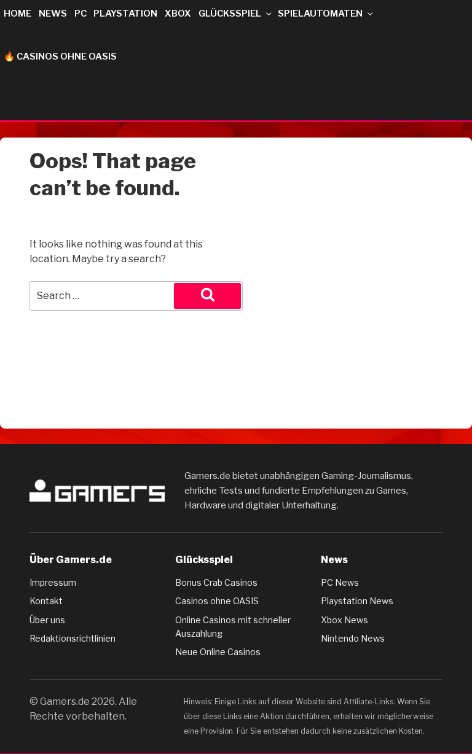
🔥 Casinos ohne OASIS (60, 56)
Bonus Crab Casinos (216, 582)
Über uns (47, 620)
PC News (340, 582)
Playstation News (357, 601)
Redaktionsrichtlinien (73, 638)
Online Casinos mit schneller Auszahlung (233, 627)
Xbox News (344, 620)
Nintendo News (353, 638)
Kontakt (46, 601)
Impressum (53, 582)
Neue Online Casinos (218, 652)
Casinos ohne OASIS (217, 601)
